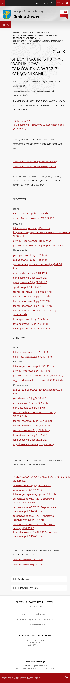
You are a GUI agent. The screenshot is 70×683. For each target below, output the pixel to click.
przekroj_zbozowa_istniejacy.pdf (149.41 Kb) (38, 375)
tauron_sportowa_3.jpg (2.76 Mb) (31, 301)
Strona (16, 32)
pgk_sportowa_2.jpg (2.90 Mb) (30, 277)
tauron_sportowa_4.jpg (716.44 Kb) (32, 305)
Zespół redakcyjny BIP (35, 624)
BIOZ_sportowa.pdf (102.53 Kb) (30, 213)
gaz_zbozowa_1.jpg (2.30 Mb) (29, 398)
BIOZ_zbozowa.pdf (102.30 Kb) (30, 352)
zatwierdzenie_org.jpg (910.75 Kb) (32, 485)
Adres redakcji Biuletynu (35, 635)
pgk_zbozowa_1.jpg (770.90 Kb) (30, 402)
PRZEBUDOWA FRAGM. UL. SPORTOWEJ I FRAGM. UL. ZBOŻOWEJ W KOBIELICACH (37, 37)
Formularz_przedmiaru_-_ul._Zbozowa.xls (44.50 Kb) (34, 166)
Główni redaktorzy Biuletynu (35, 602)
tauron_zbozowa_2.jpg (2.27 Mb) (31, 425)
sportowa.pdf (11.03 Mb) (27, 287)
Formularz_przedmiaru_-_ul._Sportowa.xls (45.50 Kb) (35, 161)
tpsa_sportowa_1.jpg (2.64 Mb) (30, 319)
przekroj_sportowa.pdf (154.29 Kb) (32, 240)
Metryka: (23, 579)
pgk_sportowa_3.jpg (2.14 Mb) (30, 282)
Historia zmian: (28, 588)
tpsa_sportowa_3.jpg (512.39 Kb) (31, 328)
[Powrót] (64, 51)
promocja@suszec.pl (38, 614)
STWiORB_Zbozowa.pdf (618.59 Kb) (27, 564)
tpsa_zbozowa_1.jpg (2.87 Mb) (30, 435)
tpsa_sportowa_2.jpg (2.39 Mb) (30, 323)
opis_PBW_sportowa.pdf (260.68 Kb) (33, 218)
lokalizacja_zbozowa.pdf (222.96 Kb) (33, 366)
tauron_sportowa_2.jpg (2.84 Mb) (31, 296)
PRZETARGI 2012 (44, 32)
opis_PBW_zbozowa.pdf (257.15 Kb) (33, 356)
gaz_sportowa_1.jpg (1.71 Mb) (30, 255)
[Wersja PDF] (53, 51)
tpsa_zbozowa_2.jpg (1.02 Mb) (30, 439)
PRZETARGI (28, 32)
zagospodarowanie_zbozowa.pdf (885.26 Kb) (38, 380)
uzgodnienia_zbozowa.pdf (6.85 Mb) (33, 444)
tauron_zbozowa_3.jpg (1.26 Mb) (31, 430)
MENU (5, 24)
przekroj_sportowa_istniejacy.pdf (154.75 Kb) (38, 245)
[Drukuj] (58, 51)
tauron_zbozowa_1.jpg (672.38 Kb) (32, 420)
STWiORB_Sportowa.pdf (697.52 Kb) (28, 559)
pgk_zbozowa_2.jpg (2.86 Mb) (29, 407)
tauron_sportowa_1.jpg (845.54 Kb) (32, 291)
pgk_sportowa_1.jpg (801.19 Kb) (31, 272)
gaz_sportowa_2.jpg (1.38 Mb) (30, 259)
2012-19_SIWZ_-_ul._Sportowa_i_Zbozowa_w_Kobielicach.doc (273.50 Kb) (38, 124)
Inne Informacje (35, 661)
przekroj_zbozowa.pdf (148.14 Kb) (32, 370)
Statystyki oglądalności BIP (35, 665)
